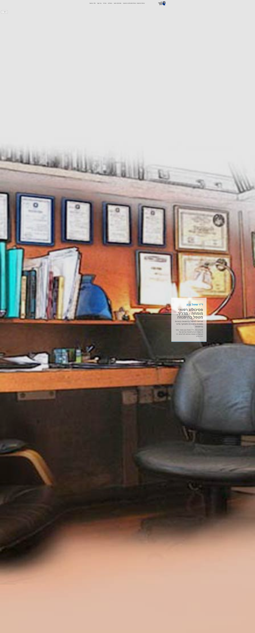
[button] (4, 12)
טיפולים (110, 3)
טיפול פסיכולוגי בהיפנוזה (129, 3)
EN (94, 3)
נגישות (91, 3)
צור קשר (99, 3)
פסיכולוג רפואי (117, 3)
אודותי (104, 3)
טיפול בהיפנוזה (141, 3)
